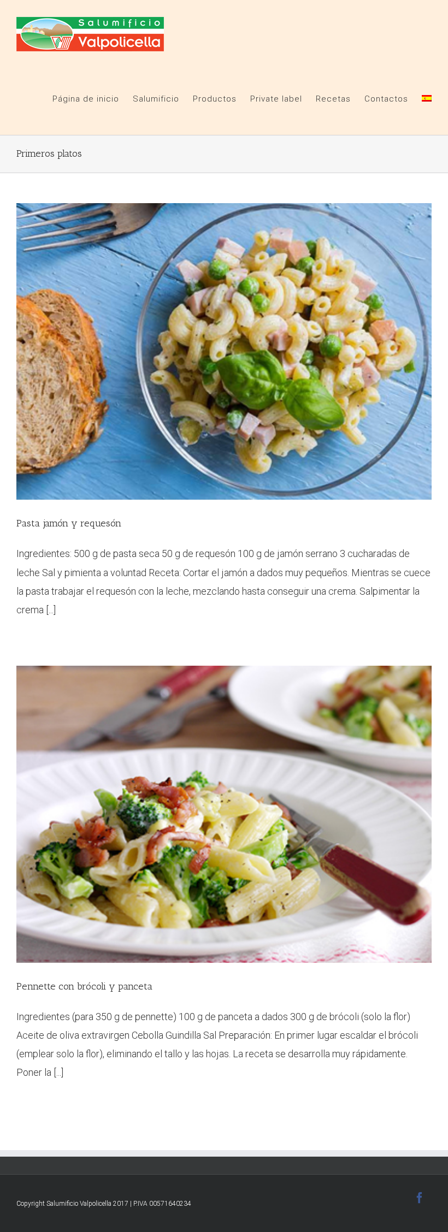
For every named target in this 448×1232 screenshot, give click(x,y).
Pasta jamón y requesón (68, 523)
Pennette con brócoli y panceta (84, 986)
